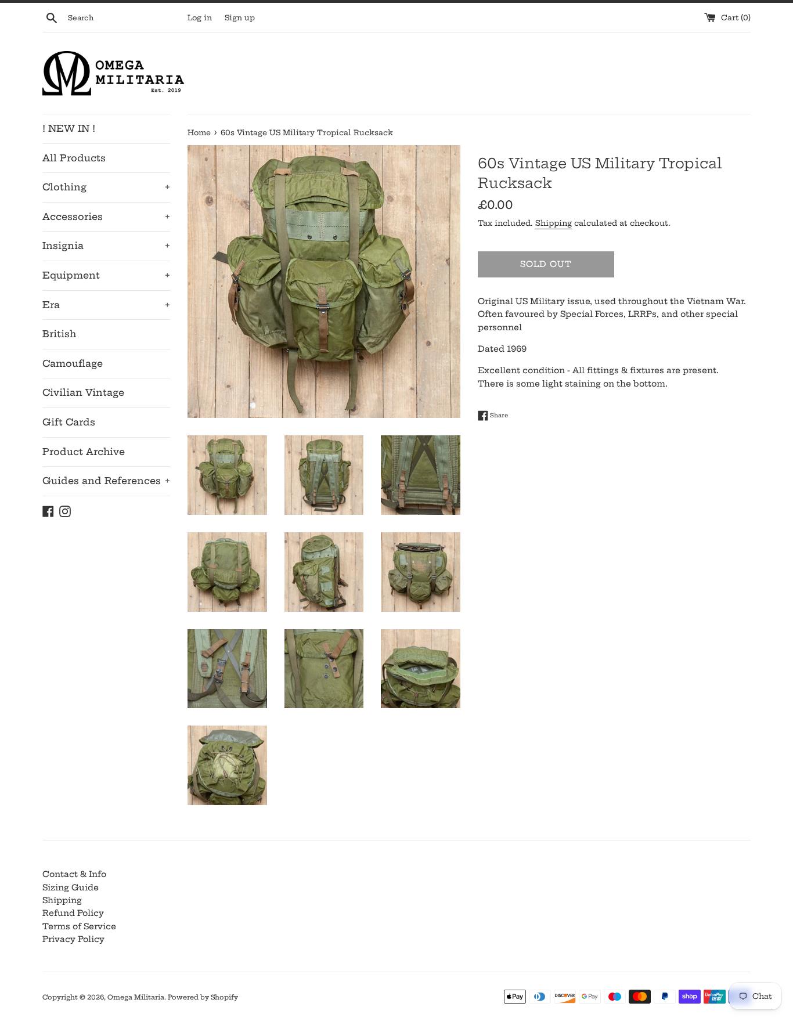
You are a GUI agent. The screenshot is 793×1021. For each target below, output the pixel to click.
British (59, 334)
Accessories (106, 216)
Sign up (240, 17)
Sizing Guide (70, 887)
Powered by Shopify (203, 997)
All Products (74, 158)
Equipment (106, 275)
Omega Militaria (135, 997)
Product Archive (83, 451)
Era (106, 305)
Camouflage (72, 363)
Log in (200, 17)
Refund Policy (73, 913)
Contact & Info (74, 874)
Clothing (106, 187)
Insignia (106, 245)
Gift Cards (68, 422)
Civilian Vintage (83, 392)
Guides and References (106, 480)
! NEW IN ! (68, 128)
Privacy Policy (73, 939)
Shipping (553, 223)
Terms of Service (79, 926)
